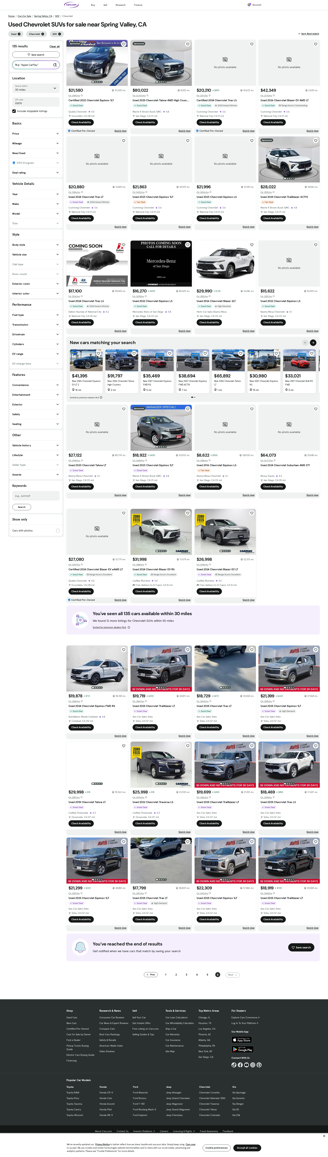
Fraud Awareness (209, 1131)
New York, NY (205, 1051)
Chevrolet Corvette (209, 1092)
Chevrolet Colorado (209, 1115)
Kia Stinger (238, 1103)
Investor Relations (142, 1131)
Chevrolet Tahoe (208, 1109)
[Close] (324, 1136)
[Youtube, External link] (246, 1064)
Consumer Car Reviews (111, 1017)
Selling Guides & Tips (143, 1034)
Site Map (170, 1051)
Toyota (69, 1086)
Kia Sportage (239, 1092)
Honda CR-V (106, 1092)
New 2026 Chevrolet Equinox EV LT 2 (86, 382)
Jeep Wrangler (173, 1092)
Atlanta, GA (204, 1040)
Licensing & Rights (182, 1131)
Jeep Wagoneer (174, 1103)
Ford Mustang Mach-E (144, 1109)
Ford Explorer (140, 1115)
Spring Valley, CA (43, 16)
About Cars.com (103, 1131)
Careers (164, 1131)
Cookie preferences (217, 1147)
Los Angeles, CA (207, 1028)
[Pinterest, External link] (259, 1064)
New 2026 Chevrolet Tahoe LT (227, 382)
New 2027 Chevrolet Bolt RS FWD (299, 382)
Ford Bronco (139, 1098)
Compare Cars (107, 1028)
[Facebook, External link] (240, 1064)
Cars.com (190, 1144)
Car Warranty (172, 1034)
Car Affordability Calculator (180, 1023)
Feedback (228, 1131)
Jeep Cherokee (174, 1115)
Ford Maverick (140, 1092)
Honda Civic (106, 1098)
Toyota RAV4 (72, 1092)
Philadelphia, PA (207, 1045)
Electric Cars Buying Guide (80, 1054)
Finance (138, 4)
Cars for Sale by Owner (78, 1034)
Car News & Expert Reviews (113, 1023)
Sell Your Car (139, 1017)
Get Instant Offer (141, 1023)
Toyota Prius (72, 1098)
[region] (164, 1145)
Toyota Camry (73, 1109)
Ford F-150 (139, 1103)
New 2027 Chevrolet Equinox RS (264, 382)
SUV (57, 16)
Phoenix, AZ (205, 1034)
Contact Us (122, 1131)
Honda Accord (107, 1103)
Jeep (168, 1086)
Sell (105, 4)
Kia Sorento (239, 1098)
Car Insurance (173, 1040)
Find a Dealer (73, 1040)
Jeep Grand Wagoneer (178, 1109)
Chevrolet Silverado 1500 (212, 1098)
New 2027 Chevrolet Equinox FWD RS (157, 382)
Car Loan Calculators (177, 1017)
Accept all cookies (247, 1147)
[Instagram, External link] (252, 1064)
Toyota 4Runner (74, 1115)
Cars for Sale (24, 16)
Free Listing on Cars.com (145, 1028)
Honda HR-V (106, 1115)
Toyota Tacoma (74, 1103)
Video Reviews (107, 1051)
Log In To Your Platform (243, 1023)
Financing (71, 1060)
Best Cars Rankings (109, 1034)
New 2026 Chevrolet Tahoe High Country (120, 382)
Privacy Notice (102, 1144)
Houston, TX (205, 1023)
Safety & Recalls (107, 1040)
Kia (234, 1086)
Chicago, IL (204, 1017)
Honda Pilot (106, 1109)
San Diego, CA (206, 1057)
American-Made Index (111, 1045)
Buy (93, 4)
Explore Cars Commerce (244, 1017)
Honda (103, 1086)
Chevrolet (204, 1086)
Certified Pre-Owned (77, 1028)
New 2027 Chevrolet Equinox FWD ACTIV (193, 382)
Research (121, 4)
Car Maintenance (175, 1045)
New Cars (71, 1023)
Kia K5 (236, 1109)
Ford (135, 1086)
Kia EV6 (236, 1115)
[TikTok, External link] (233, 1064)
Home (11, 16)
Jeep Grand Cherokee (178, 1098)
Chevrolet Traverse (209, 1103)
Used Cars (71, 1017)
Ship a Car (171, 1028)
